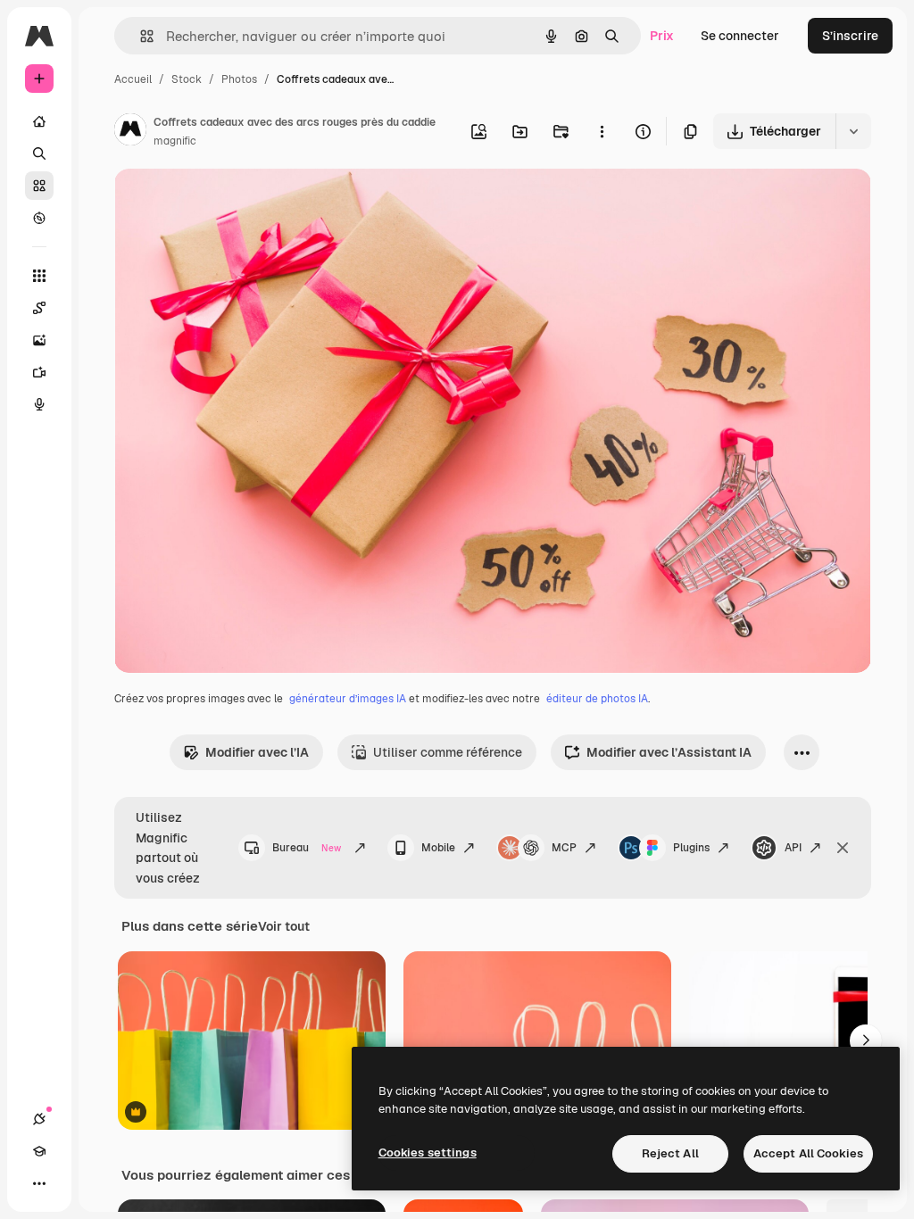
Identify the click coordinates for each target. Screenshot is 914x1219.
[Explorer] (39, 217)
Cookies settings (427, 1152)
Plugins (691, 848)
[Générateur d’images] (39, 340)
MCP (564, 848)
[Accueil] (39, 121)
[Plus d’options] (601, 131)
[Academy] (39, 1151)
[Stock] (39, 185)
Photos (239, 79)
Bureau (306, 848)
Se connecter (740, 36)
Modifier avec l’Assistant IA (669, 752)
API (793, 848)
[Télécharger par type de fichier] (853, 131)
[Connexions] (39, 1119)
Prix (662, 36)
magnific (175, 141)
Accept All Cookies (808, 1153)
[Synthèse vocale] (39, 404)
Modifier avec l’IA (257, 752)
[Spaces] (39, 308)
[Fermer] (842, 848)
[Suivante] (866, 1040)
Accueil (133, 79)
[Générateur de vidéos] (39, 372)
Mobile (438, 848)
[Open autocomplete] (139, 36)
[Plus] (39, 1183)
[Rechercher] (39, 153)
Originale (232, 203)
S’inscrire (850, 36)
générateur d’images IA (347, 699)
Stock (186, 79)
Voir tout (284, 926)
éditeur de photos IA (597, 699)
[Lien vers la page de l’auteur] (130, 132)
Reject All (670, 1153)
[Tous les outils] (39, 275)
